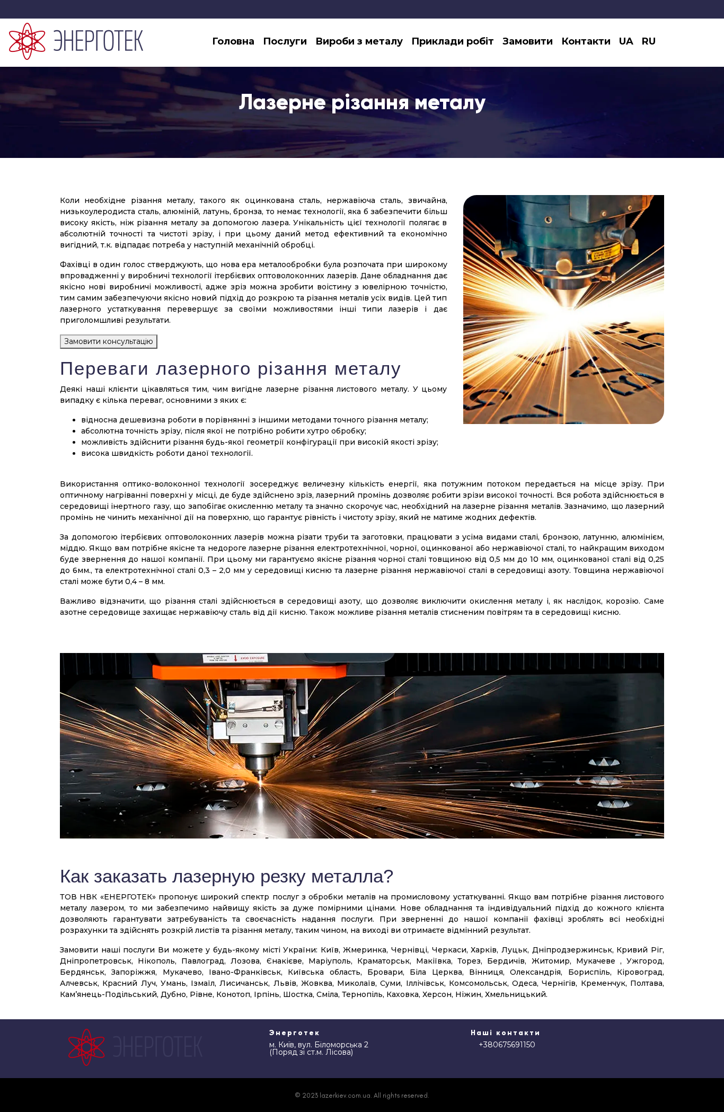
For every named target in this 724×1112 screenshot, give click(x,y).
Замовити (527, 41)
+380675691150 (507, 1044)
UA (626, 41)
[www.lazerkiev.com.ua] (76, 41)
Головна (233, 41)
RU (649, 41)
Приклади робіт (452, 41)
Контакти (586, 41)
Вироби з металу (359, 41)
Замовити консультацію (108, 341)
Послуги (285, 41)
